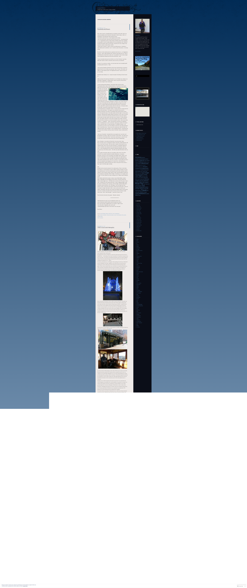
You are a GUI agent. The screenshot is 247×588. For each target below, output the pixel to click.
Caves (136, 162)
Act (136, 157)
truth (147, 190)
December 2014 (138, 213)
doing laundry (140, 165)
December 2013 (138, 220)
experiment (145, 168)
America (143, 157)
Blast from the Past (139, 250)
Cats (137, 254)
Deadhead (138, 267)
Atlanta (143, 159)
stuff (143, 187)
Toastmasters (138, 190)
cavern (148, 160)
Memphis (104, 213)
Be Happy (138, 249)
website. (98, 536)
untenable (137, 192)
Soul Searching (140, 186)
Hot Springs (138, 290)
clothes (148, 162)
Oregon (137, 180)
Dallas (136, 165)
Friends (137, 278)
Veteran (142, 192)
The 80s (146, 188)
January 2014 (138, 219)
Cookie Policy (25, 586)
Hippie (143, 173)
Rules (137, 311)
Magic (137, 294)
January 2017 (138, 206)
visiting (137, 193)
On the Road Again (139, 304)
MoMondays (138, 297)
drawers (141, 166)
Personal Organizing (139, 305)
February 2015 (138, 212)
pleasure (146, 180)
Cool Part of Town (139, 263)
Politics (140, 182)
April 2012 (138, 229)
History (137, 287)
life (142, 176)
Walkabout (142, 193)
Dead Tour (138, 266)
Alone (137, 240)
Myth (137, 301)
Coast (137, 260)
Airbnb (139, 157)
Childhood (140, 162)
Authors (146, 159)
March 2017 (138, 205)
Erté (141, 168)
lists (144, 176)
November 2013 (138, 222)
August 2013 (138, 226)
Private (137, 307)
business (137, 160)
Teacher (142, 188)
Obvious (146, 179)
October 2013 (138, 223)
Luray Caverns (141, 177)
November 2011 (138, 230)
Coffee (137, 261)
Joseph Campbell (143, 174)
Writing (137, 325)
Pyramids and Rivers (103, 29)
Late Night (138, 176)
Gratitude (137, 280)
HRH (137, 145)
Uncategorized (117, 213)
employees (137, 168)
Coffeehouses (144, 163)
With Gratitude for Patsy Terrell (141, 133)
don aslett (143, 165)
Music (105, 572)
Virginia (145, 192)
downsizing (137, 166)
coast (136, 163)
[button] (139, 95)
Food (101, 213)
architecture (137, 159)
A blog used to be (139, 140)
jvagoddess (101, 8)
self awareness (138, 185)
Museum (107, 213)
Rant (137, 308)
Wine (102, 216)
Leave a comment (100, 217)
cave (145, 160)
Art (136, 243)
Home (137, 288)
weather (147, 193)
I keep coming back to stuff (140, 134)
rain (143, 182)
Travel (113, 213)
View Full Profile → (138, 51)
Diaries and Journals (139, 271)
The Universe (138, 315)
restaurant (99, 216)
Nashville (142, 179)
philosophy (141, 180)
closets (145, 162)
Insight (147, 173)
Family (142, 169)
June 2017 (138, 203)
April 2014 (138, 215)
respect (146, 182)
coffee (139, 163)
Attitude (137, 246)
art (141, 159)
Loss (146, 176)
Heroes (139, 172)
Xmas (139, 195)
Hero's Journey (138, 283)
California (141, 160)
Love (136, 177)
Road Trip (110, 213)
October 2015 (138, 209)
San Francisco (146, 183)
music (138, 179)
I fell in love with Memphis (105, 227)
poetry (136, 182)
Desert (137, 270)
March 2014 (138, 216)
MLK (136, 179)
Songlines (137, 314)
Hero (136, 173)
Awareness (138, 247)
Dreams (145, 166)
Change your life (139, 256)
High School (138, 284)
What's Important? (139, 322)
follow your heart (141, 171)
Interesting (137, 174)
